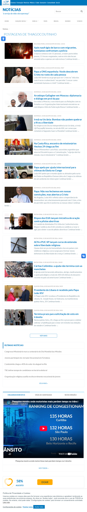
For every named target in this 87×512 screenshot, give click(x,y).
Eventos (13, 3)
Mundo (68, 21)
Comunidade (51, 3)
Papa (45, 21)
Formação (20, 3)
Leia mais (6, 502)
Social (58, 3)
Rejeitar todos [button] (28, 507)
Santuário (43, 3)
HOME (7, 21)
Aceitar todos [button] (39, 507)
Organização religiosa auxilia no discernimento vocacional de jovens (32, 376)
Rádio (12, 8)
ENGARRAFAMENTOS (16, 395)
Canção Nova (20, 21)
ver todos (43, 468)
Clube (37, 3)
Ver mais (43, 335)
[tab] (16, 395)
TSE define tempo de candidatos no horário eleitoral (26, 370)
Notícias (5, 29)
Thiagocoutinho (42, 34)
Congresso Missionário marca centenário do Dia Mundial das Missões (33, 351)
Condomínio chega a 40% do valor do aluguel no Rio (26, 364)
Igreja (34, 21)
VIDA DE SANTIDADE (43, 395)
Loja (17, 8)
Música (32, 3)
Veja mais (43, 383)
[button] (3, 39)
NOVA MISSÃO (71, 395)
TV (8, 8)
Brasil (56, 21)
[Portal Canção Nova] (6, 2)
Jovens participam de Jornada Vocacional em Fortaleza (27, 358)
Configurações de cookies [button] (12, 507)
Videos (79, 21)
